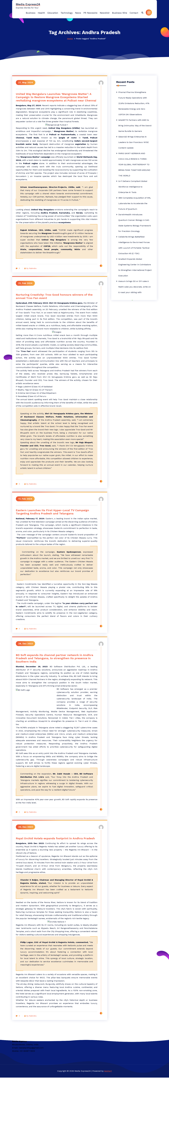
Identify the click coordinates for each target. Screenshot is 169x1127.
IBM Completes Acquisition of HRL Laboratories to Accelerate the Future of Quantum (134, 203)
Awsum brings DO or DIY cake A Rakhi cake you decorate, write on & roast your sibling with (134, 287)
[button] (142, 12)
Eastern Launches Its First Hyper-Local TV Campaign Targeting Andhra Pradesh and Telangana (52, 512)
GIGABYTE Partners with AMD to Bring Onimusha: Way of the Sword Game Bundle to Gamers (134, 125)
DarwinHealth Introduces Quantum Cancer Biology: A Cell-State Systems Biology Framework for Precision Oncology (134, 222)
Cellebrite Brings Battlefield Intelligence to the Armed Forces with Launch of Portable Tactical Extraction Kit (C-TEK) (134, 245)
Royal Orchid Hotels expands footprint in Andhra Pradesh (55, 838)
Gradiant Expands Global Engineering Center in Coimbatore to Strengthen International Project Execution (135, 267)
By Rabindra (31, 268)
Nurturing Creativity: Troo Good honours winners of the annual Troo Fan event (54, 296)
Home (70, 38)
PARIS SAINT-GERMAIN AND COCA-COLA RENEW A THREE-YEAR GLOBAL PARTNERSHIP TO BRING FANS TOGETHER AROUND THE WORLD (134, 164)
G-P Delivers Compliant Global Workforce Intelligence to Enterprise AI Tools (132, 186)
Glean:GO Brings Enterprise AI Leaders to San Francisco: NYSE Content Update (133, 142)
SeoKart (108, 1071)
